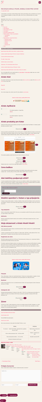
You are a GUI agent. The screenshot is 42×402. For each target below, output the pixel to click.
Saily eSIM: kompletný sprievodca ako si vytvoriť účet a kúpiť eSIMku (36, 355)
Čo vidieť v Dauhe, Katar (5, 59)
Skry (2, 25)
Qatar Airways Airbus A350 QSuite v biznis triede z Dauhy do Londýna (13, 69)
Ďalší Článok (38, 361)
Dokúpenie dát (7, 44)
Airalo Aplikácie (6, 28)
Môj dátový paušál (8, 39)
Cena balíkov (6, 31)
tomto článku (32, 134)
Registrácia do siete (8, 40)
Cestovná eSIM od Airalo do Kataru (7, 56)
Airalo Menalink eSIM (5, 315)
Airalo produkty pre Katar (8, 29)
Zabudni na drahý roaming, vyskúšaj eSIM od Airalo (21, 97)
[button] (37, 2)
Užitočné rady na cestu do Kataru (7, 61)
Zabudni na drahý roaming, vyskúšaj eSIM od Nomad (21, 259)
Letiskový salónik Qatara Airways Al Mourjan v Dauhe (10, 67)
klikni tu (11, 111)
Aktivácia (6, 36)
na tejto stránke (25, 183)
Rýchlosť (6, 43)
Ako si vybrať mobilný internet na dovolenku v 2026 (25, 347)
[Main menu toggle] (40, 2)
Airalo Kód (5, 27)
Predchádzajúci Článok (5, 361)
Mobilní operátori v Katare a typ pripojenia (11, 33)
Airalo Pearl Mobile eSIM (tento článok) (8, 312)
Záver (5, 46)
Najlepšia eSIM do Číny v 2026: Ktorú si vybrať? (14, 344)
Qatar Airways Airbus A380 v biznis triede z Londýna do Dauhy (12, 51)
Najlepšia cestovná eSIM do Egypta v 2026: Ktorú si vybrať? (21, 346)
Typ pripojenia (7, 35)
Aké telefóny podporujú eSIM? (9, 32)
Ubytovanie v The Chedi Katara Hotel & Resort (9, 64)
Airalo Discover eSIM (5, 320)
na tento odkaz (25, 92)
